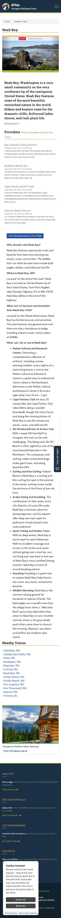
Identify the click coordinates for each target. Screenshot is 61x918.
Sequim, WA (10, 691)
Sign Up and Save (10, 815)
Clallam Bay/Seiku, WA (17, 654)
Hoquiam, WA (11, 665)
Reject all (21, 905)
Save (23, 38)
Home (7, 21)
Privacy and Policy (41, 891)
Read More (11, 123)
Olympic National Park (24, 8)
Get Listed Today (10, 841)
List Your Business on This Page (25, 235)
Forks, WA (9, 657)
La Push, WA (10, 669)
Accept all (21, 899)
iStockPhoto (38, 39)
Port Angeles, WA (13, 684)
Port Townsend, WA (15, 688)
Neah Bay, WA (11, 673)
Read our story (9, 789)
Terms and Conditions (28, 913)
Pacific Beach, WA (14, 680)
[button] (6, 53)
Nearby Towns (21, 21)
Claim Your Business (24, 148)
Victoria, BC (10, 695)
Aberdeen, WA (11, 650)
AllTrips (15, 5)
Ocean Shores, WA (14, 676)
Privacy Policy (11, 913)
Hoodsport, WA (12, 661)
